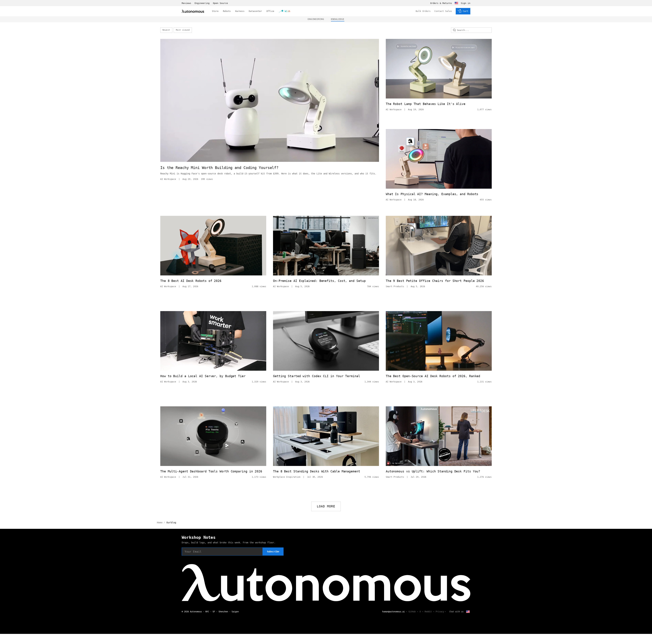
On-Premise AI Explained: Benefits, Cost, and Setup (319, 281)
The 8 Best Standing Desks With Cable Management (316, 471)
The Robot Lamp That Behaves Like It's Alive (425, 104)
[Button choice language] (456, 3)
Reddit (428, 611)
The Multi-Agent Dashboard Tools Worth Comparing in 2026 (211, 471)
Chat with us (456, 611)
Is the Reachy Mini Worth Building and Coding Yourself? (219, 168)
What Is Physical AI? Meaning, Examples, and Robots (432, 194)
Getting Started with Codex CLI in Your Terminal (316, 376)
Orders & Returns (441, 3)
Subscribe (273, 551)
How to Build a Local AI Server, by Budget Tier (203, 376)
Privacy (440, 611)
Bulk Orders (423, 11)
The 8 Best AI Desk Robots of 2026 (190, 281)
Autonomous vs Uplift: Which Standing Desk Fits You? (433, 471)
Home (159, 522)
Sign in (465, 3)
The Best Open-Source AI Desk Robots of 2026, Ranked (433, 376)
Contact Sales (443, 11)
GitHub (412, 611)
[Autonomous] (193, 11)
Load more (326, 506)
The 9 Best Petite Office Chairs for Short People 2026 (435, 281)
